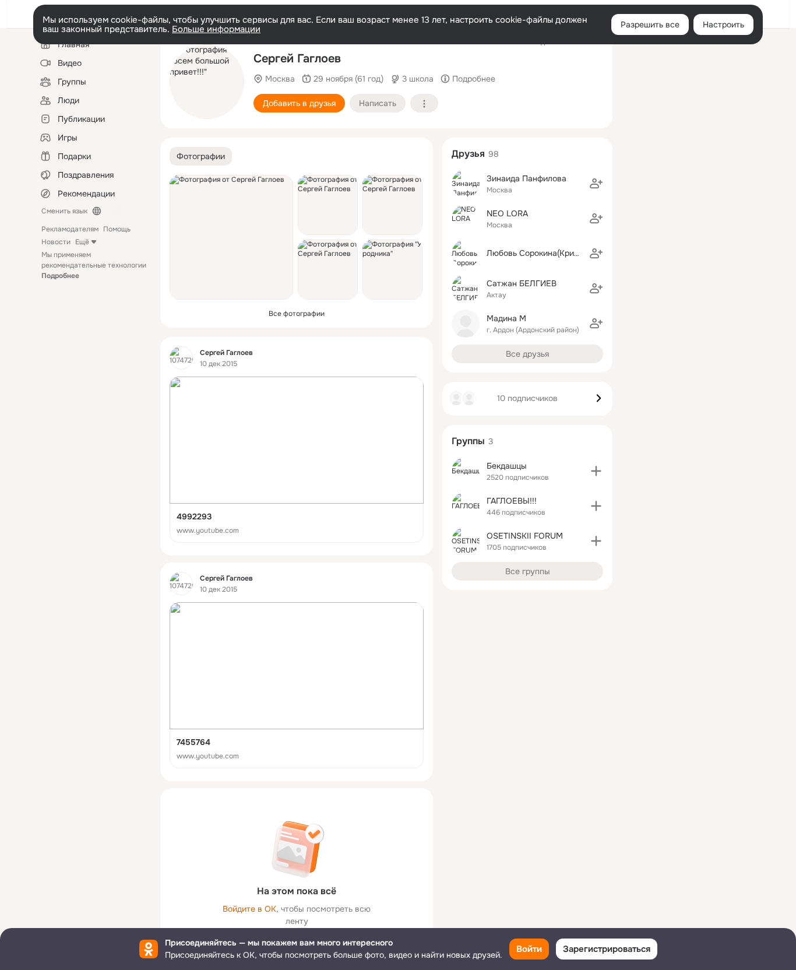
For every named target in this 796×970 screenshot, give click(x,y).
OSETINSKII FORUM (525, 535)
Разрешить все (650, 24)
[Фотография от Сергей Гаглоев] (231, 237)
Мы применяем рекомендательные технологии (93, 265)
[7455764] (297, 685)
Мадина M (506, 318)
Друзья (468, 153)
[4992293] (297, 460)
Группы (468, 441)
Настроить (723, 24)
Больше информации (216, 29)
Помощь (117, 229)
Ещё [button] (82, 242)
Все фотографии (297, 313)
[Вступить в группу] (596, 471)
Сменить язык (64, 211)
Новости (56, 242)
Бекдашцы (507, 466)
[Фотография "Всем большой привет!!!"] (207, 81)
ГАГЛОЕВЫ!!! (512, 500)
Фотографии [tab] (201, 156)
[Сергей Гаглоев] (181, 358)
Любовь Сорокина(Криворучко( (547, 253)
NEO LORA (507, 213)
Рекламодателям (69, 229)
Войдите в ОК (249, 909)
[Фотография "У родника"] (392, 270)
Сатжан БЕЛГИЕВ (522, 283)
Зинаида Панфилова (526, 178)
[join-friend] (596, 184)
